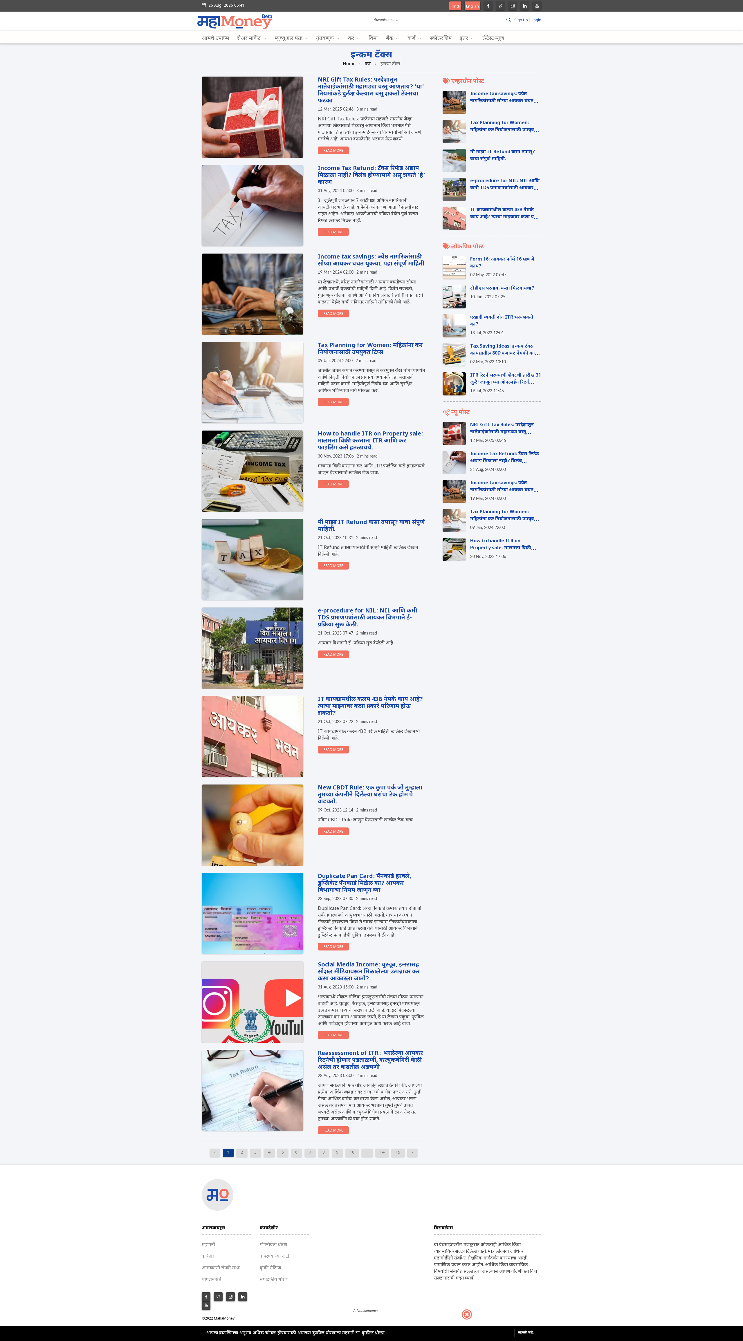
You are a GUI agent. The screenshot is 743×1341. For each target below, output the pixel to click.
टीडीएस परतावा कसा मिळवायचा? (502, 288)
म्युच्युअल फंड (289, 38)
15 (398, 1152)
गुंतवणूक (325, 38)
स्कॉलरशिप (441, 38)
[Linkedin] (525, 6)
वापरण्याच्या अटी (274, 1257)
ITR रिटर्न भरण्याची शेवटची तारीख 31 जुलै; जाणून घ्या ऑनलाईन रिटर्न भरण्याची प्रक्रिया (505, 383)
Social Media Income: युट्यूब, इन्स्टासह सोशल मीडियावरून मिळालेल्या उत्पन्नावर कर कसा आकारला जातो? (369, 972)
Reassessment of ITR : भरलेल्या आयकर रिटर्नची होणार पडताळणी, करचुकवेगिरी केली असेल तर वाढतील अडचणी (370, 1060)
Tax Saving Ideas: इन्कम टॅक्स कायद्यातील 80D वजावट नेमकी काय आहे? (504, 354)
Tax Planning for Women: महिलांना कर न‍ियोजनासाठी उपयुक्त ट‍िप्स (370, 349)
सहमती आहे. (526, 1333)
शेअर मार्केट (249, 38)
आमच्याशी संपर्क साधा (221, 1268)
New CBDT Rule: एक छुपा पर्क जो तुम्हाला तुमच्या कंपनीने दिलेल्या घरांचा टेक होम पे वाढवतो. (370, 795)
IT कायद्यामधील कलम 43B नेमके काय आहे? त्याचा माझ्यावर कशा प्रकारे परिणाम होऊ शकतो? (370, 706)
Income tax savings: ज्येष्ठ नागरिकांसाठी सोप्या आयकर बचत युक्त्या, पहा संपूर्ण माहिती (371, 260)
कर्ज (412, 38)
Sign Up (521, 20)
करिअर (208, 1257)
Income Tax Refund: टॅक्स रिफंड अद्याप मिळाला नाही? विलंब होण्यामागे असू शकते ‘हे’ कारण (371, 175)
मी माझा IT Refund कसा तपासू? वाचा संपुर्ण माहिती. (371, 526)
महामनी (208, 1245)
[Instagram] (513, 6)
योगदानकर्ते (211, 1280)
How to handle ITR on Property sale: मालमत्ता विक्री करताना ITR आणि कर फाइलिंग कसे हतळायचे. (370, 441)
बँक (390, 38)
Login (536, 20)
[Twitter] (500, 6)
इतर (465, 38)
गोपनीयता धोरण (273, 1245)
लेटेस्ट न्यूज (493, 38)
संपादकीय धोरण (274, 1280)
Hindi (455, 6)
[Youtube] (537, 6)
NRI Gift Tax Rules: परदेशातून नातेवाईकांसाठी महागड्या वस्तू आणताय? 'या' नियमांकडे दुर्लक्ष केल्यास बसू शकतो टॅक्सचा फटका (371, 90)
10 (352, 1152)
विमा (373, 38)
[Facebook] (488, 6)
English (472, 6)
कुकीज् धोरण (373, 1333)
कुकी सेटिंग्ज (270, 1268)
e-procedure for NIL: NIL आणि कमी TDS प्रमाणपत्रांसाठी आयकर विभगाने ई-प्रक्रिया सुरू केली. (367, 618)
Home (349, 64)
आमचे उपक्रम (215, 38)
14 (382, 1152)
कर (352, 38)
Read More (333, 151)
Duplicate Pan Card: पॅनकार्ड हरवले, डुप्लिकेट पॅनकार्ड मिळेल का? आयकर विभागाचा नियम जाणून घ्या (364, 883)
